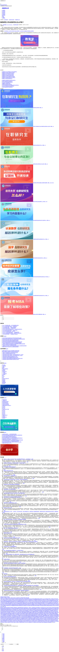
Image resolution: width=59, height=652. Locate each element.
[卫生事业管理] (9, 430)
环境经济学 (56, 609)
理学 (26, 617)
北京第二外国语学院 (42, 601)
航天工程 (18, 622)
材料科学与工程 (31, 617)
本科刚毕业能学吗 (7, 559)
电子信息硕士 (6, 619)
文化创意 (52, 609)
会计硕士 (38, 612)
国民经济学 (18, 618)
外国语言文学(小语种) (17, 609)
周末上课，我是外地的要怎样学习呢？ (10, 576)
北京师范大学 (55, 602)
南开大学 (3, 410)
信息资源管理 (32, 608)
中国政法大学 (48, 599)
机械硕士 (9, 619)
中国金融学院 (19, 600)
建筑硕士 (56, 613)
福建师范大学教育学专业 (6, 83)
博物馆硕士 (46, 615)
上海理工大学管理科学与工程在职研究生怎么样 (10, 352)
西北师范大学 (9, 605)
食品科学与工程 (32, 610)
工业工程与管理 (24, 620)
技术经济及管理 (25, 616)
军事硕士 (53, 613)
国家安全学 (20, 615)
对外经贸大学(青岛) (5, 401)
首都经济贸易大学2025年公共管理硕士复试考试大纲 (10, 350)
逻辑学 (40, 622)
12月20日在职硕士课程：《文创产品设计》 (9, 328)
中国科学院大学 (13, 601)
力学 (44, 619)
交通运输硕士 (38, 619)
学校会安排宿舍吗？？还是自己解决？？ (10, 475)
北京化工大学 (27, 601)
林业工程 (4, 622)
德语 (31, 618)
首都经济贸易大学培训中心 (6, 405)
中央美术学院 (8, 604)
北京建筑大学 (24, 602)
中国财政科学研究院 (14, 605)
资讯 (3, 13)
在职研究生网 (16, 24)
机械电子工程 (44, 616)
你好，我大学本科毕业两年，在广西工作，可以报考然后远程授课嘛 (15, 519)
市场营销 (3, 381)
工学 (49, 614)
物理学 (40, 616)
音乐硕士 (23, 615)
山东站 (3, 637)
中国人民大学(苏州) (5, 403)
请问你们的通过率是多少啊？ (8, 470)
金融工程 (41, 610)
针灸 (28, 614)
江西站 (3, 641)
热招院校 (5, 596)
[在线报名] (2, 629)
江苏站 (3, 636)
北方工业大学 (46, 603)
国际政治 (43, 608)
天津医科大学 (39, 605)
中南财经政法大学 (31, 599)
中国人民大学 (4, 399)
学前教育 (26, 618)
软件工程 (49, 610)
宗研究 (21, 620)
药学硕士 (47, 613)
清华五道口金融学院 (18, 604)
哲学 (39, 608)
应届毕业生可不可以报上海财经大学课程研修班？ (12, 484)
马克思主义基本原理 (47, 618)
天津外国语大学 (20, 605)
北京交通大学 (2, 602)
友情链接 (1, 596)
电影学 (57, 616)
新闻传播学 (49, 609)
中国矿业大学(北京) (45, 602)
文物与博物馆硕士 (45, 622)
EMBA (1, 614)
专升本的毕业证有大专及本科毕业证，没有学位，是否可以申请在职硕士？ (16, 479)
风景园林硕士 (5, 614)
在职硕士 (5, 597)
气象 (43, 615)
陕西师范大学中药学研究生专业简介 (8, 73)
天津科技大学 (45, 604)
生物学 (28, 617)
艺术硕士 (13, 614)
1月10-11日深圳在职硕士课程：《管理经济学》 (10, 326)
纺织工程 (40, 621)
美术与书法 (37, 615)
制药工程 (9, 622)
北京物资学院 (6, 603)
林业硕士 (32, 613)
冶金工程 (18, 621)
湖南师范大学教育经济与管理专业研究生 (8, 80)
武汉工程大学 (28, 602)
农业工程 (9, 620)
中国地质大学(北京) (31, 600)
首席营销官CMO (27, 610)
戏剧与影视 (30, 615)
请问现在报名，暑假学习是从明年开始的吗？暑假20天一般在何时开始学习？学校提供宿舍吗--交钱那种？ (21, 541)
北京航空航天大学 (53, 599)
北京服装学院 (24, 603)
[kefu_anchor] (2, 628)
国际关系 (56, 608)
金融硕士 (52, 610)
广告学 (54, 616)
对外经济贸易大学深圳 (38, 602)
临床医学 (2, 612)
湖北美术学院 (24, 604)
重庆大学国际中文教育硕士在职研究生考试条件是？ (10, 351)
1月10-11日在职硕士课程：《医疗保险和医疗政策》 (10, 325)
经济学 (3, 367)
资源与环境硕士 (19, 619)
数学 (27, 614)
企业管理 (3, 374)
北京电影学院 (9, 600)
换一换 (5, 606)
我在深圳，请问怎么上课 (8, 507)
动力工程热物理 (38, 620)
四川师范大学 (33, 602)
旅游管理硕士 (5, 613)
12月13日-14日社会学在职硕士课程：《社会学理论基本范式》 (12, 329)
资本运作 (10, 617)
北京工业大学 (32, 601)
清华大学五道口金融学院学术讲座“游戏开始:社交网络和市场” (12, 435)
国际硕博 (21, 597)
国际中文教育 (50, 615)
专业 (3, 11)
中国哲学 (7, 618)
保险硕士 (13, 613)
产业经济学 (45, 609)
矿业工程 (31, 621)
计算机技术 (51, 619)
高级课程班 (36, 599)
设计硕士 (40, 615)
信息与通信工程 (30, 609)
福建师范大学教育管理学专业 (7, 84)
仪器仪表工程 (53, 620)
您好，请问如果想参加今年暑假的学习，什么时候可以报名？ (14, 550)
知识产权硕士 (54, 615)
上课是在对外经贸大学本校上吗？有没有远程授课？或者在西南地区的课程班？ (17, 590)
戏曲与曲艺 (34, 615)
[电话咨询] (2, 627)
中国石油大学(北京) (25, 600)
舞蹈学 (46, 611)
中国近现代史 (41, 618)
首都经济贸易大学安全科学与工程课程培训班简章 (10, 346)
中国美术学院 (2, 601)
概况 (3, 10)
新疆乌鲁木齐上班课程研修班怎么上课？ (10, 502)
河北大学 (54, 605)
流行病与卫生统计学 (5, 378)
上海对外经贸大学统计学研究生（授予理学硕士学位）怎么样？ (12, 355)
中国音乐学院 (56, 600)
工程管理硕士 (17, 614)
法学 (20, 608)
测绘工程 (2, 621)
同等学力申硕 (13, 597)
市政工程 (47, 616)
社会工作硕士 (17, 612)
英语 (3, 377)
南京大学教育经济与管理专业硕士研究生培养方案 (10, 85)
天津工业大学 (50, 604)
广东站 (3, 635)
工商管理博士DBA (19, 617)
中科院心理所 (7, 602)
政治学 (44, 610)
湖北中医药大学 (28, 604)
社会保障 (17, 610)
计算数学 (3, 369)
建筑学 (48, 611)
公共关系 (21, 616)
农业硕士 (10, 614)
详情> (10, 465)
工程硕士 (18, 620)
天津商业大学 (25, 605)
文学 (47, 614)
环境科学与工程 (53, 618)
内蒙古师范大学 (4, 415)
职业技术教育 (47, 617)
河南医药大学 (51, 602)
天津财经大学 (41, 604)
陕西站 (3, 638)
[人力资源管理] (9, 395)
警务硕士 (23, 613)
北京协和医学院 (18, 601)
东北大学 (3, 411)
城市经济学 (4, 617)
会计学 (3, 376)
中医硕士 (39, 614)
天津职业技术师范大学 (49, 605)
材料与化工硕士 (14, 619)
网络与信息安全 (36, 622)
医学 (52, 614)
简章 (3, 12)
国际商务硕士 (41, 612)
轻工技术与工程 (44, 621)
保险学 (46, 608)
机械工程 (28, 620)
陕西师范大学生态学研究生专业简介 (8, 74)
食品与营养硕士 (37, 617)
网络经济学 (30, 616)
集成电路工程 (22, 621)
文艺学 (27, 622)
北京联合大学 (15, 603)
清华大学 (3, 407)
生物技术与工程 (6, 621)
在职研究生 (9, 32)
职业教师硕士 (50, 622)
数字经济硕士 (5, 616)
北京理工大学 (52, 601)
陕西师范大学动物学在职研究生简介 (8, 75)
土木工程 (31, 620)
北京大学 (3, 406)
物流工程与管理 (47, 619)
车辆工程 (15, 620)
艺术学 (36, 609)
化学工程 (50, 620)
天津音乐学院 (30, 605)
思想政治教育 (6, 609)
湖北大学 (4, 604)
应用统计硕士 (34, 612)
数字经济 (1, 607)
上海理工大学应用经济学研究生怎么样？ (8, 353)
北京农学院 (20, 602)
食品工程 (7, 622)
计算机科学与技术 (22, 610)
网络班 (25, 597)
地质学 (34, 609)
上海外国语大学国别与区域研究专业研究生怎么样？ (10, 359)
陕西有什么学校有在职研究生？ (7, 78)
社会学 (38, 608)
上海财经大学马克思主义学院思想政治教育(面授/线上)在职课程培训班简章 (14, 345)
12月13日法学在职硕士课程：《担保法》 (8, 331)
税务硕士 (52, 612)
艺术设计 (41, 619)
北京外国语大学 (43, 599)
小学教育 (29, 618)
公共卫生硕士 (13, 612)
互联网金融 (27, 611)
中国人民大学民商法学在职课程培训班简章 (9, 344)
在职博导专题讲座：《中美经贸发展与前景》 (9, 434)
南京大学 (3, 414)
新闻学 (3, 609)
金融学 (8, 607)
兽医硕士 (29, 613)
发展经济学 (23, 611)
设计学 (54, 614)
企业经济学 (20, 611)
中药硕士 (50, 613)
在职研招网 (6, 19)
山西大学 (17, 599)
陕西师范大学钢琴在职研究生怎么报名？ (8, 77)
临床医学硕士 (36, 613)
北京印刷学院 (39, 603)
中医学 (45, 612)
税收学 (6, 611)
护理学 (8, 614)
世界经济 (15, 616)
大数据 (24, 608)
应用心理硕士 (22, 612)
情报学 (47, 610)
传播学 (35, 618)
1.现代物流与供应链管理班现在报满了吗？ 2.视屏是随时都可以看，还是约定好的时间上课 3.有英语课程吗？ (21, 585)
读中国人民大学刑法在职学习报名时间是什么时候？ (12, 537)
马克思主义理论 (42, 617)
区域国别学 (14, 617)
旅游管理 (38, 610)
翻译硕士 (25, 612)
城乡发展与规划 (9, 611)
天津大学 (37, 604)
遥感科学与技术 (5, 615)
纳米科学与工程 (16, 615)
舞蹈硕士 (26, 615)
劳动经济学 (8, 610)
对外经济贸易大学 (5, 402)
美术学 (41, 609)
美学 (43, 609)
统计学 (22, 609)
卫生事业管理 (4, 371)
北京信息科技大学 (14, 600)
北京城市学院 (28, 603)
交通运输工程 (11, 621)
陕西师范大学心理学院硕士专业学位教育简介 (9, 71)
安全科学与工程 (25, 609)
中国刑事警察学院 (8, 601)
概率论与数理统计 (5, 368)
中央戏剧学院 (13, 604)
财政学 (36, 610)
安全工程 (15, 621)
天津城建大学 (5, 605)
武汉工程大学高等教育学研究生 (7, 82)
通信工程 (34, 620)
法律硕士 (49, 612)
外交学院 (42, 603)
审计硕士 (21, 613)
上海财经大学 (4, 400)
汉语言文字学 (21, 614)
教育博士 (13, 611)
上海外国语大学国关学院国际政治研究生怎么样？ (10, 357)
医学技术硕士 (31, 614)
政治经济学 (9, 608)
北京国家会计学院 (34, 603)
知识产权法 (7, 617)
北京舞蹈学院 (5, 600)
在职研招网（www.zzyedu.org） (8, 24)
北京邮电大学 (56, 601)
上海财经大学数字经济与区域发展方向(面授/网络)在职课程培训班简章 (13, 343)
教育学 (18, 608)
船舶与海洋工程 (53, 621)
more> (5, 336)
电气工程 (12, 620)
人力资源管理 (4, 373)
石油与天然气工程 (36, 621)
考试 (3, 14)
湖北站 (3, 639)
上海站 (3, 634)
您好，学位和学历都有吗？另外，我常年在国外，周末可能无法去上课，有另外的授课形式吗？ (19, 554)
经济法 (5, 612)
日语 (33, 618)
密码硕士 (42, 614)
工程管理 (12, 616)
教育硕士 (37, 611)
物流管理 (3, 370)
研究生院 (50, 617)
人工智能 (3, 372)
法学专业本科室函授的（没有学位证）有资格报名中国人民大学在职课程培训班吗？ (17, 581)
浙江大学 (3, 408)
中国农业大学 (36, 600)
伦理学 (5, 618)
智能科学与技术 (11, 615)
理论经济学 (24, 617)
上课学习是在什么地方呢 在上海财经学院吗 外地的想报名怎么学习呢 (15, 524)
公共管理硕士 (8, 612)
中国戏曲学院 (51, 600)
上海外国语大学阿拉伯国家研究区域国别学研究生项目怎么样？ (12, 358)
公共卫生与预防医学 (32, 611)
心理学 (41, 608)
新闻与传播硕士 (29, 612)
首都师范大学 (10, 603)
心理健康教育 (22, 618)
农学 (50, 614)
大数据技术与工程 (31, 622)
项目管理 (3, 380)
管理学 (22, 608)
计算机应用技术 (50, 608)
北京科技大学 (36, 601)
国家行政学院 (50, 603)
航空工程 (15, 622)
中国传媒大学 (11, 602)
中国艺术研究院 (43, 605)
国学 (3, 375)
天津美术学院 (34, 605)
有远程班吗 (5, 573)
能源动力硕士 (24, 619)
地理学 (4, 611)
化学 (2, 611)
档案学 (35, 608)
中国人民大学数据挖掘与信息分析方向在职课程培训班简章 (11, 342)
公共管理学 (12, 608)
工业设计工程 (49, 621)
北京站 (3, 633)
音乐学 (39, 609)
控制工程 (25, 621)
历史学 (25, 614)
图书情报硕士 (10, 613)
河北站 (3, 640)
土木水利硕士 (28, 619)
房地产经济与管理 (13, 610)
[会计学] (9, 455)
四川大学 (3, 413)
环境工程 (3, 379)
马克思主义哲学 (54, 617)
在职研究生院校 (11, 19)
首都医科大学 (23, 601)
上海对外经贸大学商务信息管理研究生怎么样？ (10, 356)
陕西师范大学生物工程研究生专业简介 (8, 72)
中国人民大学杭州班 (5, 404)
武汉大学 (3, 412)
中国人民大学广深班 (5, 409)
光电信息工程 (43, 620)
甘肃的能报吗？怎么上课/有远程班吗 (10, 489)
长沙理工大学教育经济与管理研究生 (8, 86)
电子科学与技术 (51, 611)
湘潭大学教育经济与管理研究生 (7, 81)
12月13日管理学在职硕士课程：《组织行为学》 (10, 330)
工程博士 (16, 611)
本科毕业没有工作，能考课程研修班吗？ (10, 546)
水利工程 (28, 621)
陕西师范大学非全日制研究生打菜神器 (8, 76)
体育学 (47, 612)
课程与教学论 (36, 614)
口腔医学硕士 (41, 613)
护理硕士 (44, 613)
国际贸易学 (4, 382)
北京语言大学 (16, 602)
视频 (3, 15)
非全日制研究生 (17, 597)
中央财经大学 (26, 599)
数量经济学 (37, 616)
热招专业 (8, 596)
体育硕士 (26, 613)
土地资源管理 (51, 616)
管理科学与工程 (11, 609)
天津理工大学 (54, 604)
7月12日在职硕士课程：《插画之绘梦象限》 (9, 327)
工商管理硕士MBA (42, 611)
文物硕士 (45, 614)
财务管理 (3, 383)
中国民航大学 (33, 604)
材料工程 (47, 620)
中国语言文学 (27, 608)
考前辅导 (39, 599)
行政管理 (15, 608)
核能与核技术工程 (23, 622)
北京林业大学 (47, 601)
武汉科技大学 (41, 600)
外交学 (54, 608)
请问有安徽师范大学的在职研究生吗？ (10, 466)
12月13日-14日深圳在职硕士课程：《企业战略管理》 (10, 332)
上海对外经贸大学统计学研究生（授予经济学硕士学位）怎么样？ (13, 354)
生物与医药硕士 (33, 619)
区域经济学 (11, 618)
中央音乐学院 (55, 603)
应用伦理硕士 (9, 616)
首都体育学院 (19, 603)
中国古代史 (37, 618)
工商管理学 (5, 607)
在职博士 (8, 597)
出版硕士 (55, 612)
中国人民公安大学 (46, 600)
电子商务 (18, 616)
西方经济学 (15, 618)
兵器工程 (12, 622)
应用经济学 (34, 616)
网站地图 (27, 597)
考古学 (5, 610)
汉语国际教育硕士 (5, 620)
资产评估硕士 (17, 613)
